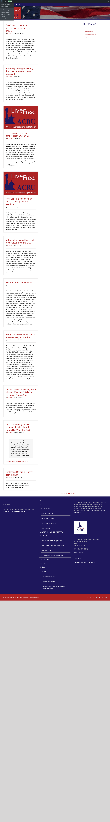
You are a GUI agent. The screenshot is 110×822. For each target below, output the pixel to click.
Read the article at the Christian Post (17, 461)
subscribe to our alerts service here (14, 511)
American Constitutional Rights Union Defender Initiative (53, 587)
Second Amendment (48, 577)
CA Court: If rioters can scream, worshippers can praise (18, 28)
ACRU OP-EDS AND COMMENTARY (51, 532)
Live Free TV (44, 563)
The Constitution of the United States (53, 545)
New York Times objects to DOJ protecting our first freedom (19, 201)
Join (41, 505)
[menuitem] (1, 1)
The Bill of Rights (47, 550)
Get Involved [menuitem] (4, 6)
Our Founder (46, 528)
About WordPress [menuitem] (5, 4)
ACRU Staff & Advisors (49, 523)
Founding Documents (46, 536)
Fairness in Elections (48, 581)
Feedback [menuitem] (3, 19)
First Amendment (47, 572)
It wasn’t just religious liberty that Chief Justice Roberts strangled (19, 71)
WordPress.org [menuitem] (5, 10)
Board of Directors (47, 513)
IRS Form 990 (92, 510)
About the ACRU (45, 508)
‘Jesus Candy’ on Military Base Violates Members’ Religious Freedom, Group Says (21, 392)
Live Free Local (44, 559)
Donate (42, 501)
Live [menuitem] (11, 1)
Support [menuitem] (3, 16)
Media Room (77, 516)
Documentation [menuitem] (5, 12)
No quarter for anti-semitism (19, 282)
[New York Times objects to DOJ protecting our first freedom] (21, 183)
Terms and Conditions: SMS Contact (85, 562)
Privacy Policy (78, 552)
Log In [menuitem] (5, 1)
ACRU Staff (9, 33)
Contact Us (77, 559)
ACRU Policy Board (48, 518)
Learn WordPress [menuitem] (5, 14)
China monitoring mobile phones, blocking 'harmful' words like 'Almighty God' (18, 427)
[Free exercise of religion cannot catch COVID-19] (21, 117)
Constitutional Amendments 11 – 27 (53, 555)
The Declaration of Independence (52, 540)
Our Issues (43, 567)
